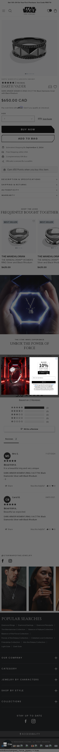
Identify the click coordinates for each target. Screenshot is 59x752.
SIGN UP (44, 382)
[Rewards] (7, 744)
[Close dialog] (56, 359)
